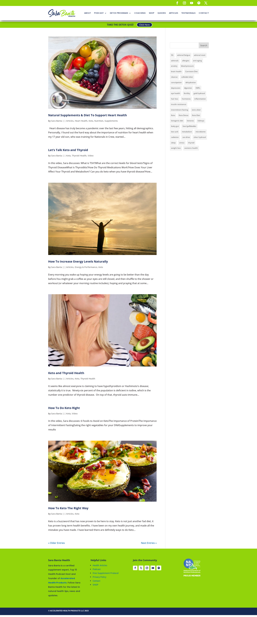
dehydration (190, 82)
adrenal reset (199, 55)
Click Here (144, 24)
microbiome (201, 131)
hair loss (174, 99)
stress (181, 142)
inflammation (200, 99)
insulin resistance (178, 104)
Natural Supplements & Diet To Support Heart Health (87, 115)
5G (172, 55)
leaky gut (175, 126)
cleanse (174, 77)
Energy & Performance (86, 267)
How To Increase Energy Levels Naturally (78, 261)
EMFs (198, 88)
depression (175, 88)
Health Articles (100, 565)
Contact (96, 580)
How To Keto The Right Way (68, 508)
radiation (175, 137)
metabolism (187, 131)
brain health (176, 71)
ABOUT (87, 13)
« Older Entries (56, 543)
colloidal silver (187, 77)
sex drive (186, 137)
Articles (70, 120)
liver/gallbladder (189, 126)
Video (90, 155)
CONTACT (204, 13)
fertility (187, 93)
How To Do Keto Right (64, 408)
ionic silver (196, 110)
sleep (173, 142)
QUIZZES (162, 13)
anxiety (174, 66)
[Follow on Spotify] (199, 3)
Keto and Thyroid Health (66, 373)
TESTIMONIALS (188, 13)
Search (203, 45)
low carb (174, 131)
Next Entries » (149, 543)
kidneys (201, 120)
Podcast (97, 569)
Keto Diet (196, 115)
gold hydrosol (199, 93)
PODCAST (99, 13)
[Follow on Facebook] (177, 3)
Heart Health (81, 120)
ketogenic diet (177, 120)
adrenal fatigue (183, 55)
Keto (91, 120)
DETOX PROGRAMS (119, 13)
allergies (185, 60)
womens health (191, 148)
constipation (176, 82)
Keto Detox (183, 115)
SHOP (151, 13)
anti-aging (197, 60)
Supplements (111, 120)
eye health (175, 93)
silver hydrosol (200, 137)
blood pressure (187, 66)
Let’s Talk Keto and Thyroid (68, 150)
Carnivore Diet (191, 71)
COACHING (140, 13)
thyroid (191, 142)
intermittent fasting (179, 110)
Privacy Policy (99, 577)
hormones (186, 99)
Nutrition (98, 120)
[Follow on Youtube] (192, 3)
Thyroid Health (79, 155)
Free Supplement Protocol (106, 573)
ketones (190, 120)
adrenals (174, 60)
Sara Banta (56, 120)
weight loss (176, 148)
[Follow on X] (206, 3)
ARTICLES (173, 13)
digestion (188, 88)
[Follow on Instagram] (184, 3)
